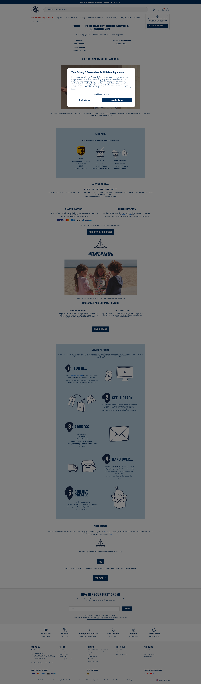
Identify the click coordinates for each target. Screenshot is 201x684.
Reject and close (84, 100)
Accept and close (117, 100)
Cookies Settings (101, 94)
